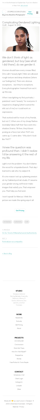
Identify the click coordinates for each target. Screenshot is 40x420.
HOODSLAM (19, 341)
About (19, 328)
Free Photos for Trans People (19, 362)
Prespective (19, 355)
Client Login (19, 378)
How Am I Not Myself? (19, 352)
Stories (19, 359)
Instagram (19, 382)
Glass (19, 389)
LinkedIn (19, 386)
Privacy (21, 407)
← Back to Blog (7, 253)
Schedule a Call (19, 375)
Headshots (19, 318)
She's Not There (19, 348)
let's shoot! (24, 5)
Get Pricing (29, 13)
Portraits (19, 321)
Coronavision (19, 344)
